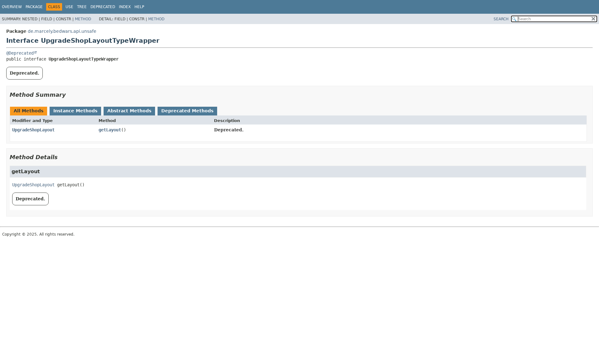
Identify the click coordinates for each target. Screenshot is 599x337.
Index (125, 7)
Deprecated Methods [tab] (187, 110)
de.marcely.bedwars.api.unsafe (62, 31)
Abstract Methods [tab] (129, 110)
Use (69, 7)
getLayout (110, 129)
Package (34, 7)
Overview (12, 7)
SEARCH (501, 19)
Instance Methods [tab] (75, 110)
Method (83, 19)
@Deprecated (20, 53)
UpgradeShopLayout (33, 129)
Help (139, 7)
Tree (82, 7)
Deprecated (102, 7)
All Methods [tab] (28, 110)
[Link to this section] (70, 94)
